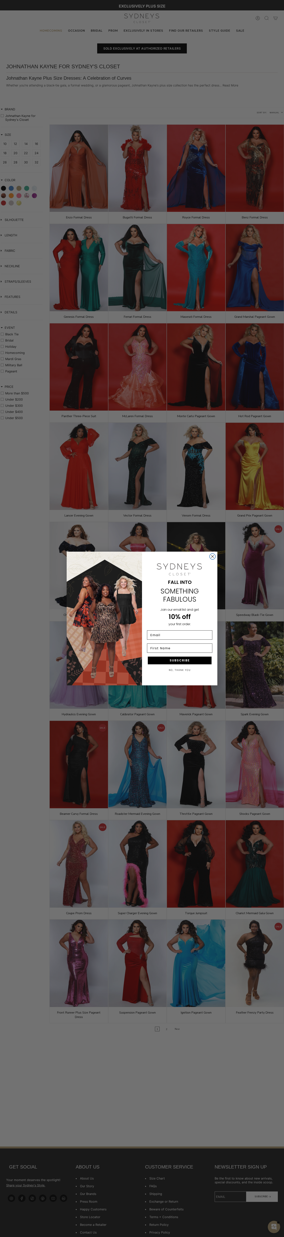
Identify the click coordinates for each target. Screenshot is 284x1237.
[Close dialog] (212, 556)
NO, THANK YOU (180, 670)
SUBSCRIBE (180, 660)
